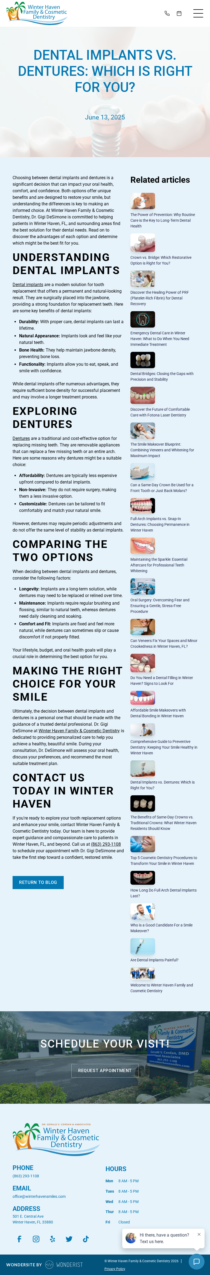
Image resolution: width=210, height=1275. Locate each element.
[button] (198, 13)
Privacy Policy (114, 1269)
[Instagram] (36, 1239)
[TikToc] (86, 1239)
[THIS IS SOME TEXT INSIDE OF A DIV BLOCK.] (168, 13)
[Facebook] (19, 1239)
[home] (37, 13)
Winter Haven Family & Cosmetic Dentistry (79, 730)
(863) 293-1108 (106, 844)
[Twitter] (69, 1239)
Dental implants (28, 284)
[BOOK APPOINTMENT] (180, 13)
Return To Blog (38, 882)
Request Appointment (105, 1070)
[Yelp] (52, 1239)
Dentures (21, 438)
